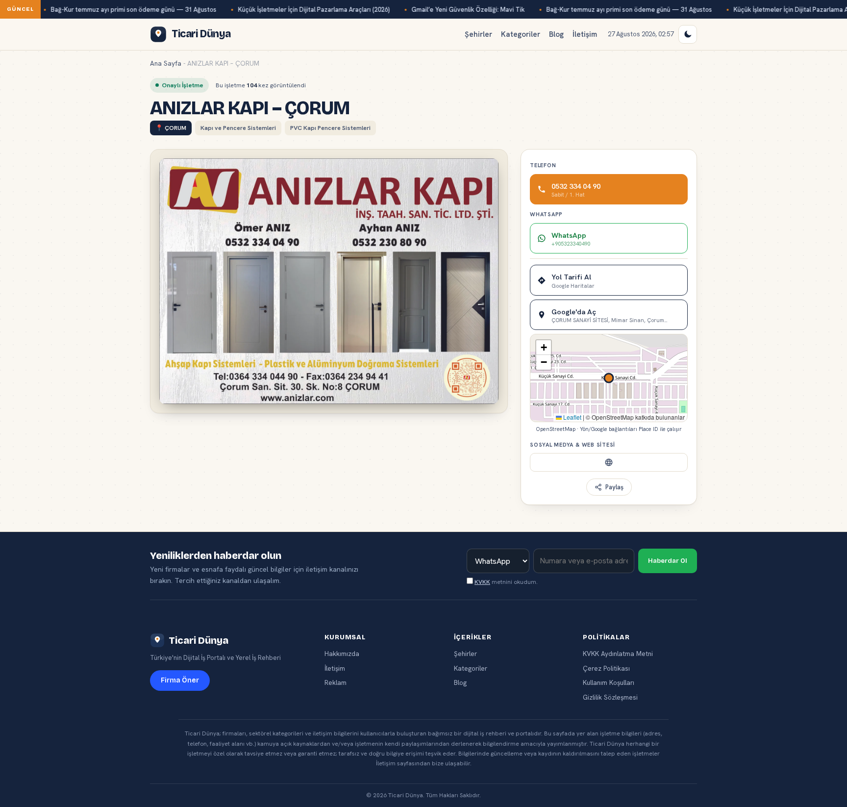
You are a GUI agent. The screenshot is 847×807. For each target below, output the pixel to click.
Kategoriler (520, 34)
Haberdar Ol (667, 561)
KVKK (482, 582)
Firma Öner (180, 680)
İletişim (585, 34)
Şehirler (478, 34)
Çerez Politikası (606, 668)
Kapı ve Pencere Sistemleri (238, 128)
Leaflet (571, 417)
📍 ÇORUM (170, 128)
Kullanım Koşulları (608, 682)
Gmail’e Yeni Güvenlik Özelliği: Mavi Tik (467, 9)
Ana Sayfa (165, 63)
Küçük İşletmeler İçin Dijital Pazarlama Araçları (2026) (314, 9)
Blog (556, 34)
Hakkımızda (341, 653)
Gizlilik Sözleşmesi (610, 697)
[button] (543, 347)
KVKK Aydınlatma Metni (618, 653)
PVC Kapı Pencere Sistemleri (330, 128)
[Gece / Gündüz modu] (687, 34)
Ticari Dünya (198, 640)
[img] (609, 378)
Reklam (335, 682)
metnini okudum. (506, 582)
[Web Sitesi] (609, 462)
